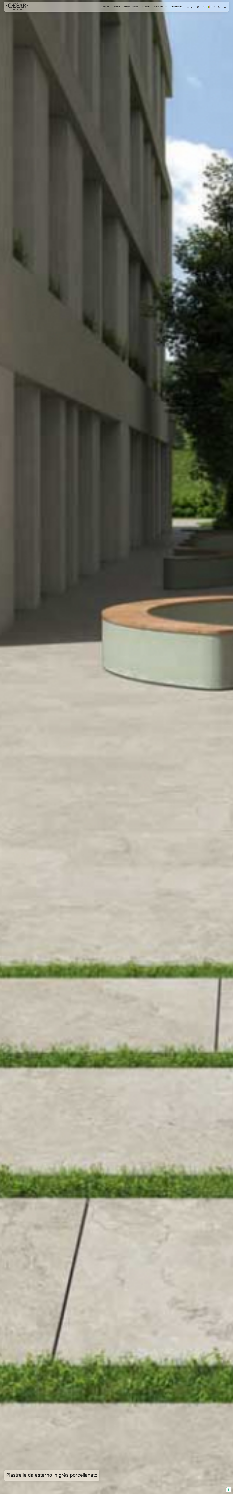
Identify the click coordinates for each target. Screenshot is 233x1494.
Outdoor (146, 6)
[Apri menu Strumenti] (198, 7)
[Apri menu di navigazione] (225, 7)
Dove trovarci (160, 6)
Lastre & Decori (131, 6)
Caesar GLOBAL (190, 6)
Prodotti (116, 6)
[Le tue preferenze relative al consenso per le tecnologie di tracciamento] (228, 1489)
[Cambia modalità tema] (204, 7)
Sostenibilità (176, 6)
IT (213, 7)
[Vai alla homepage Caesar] (17, 6)
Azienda (105, 6)
